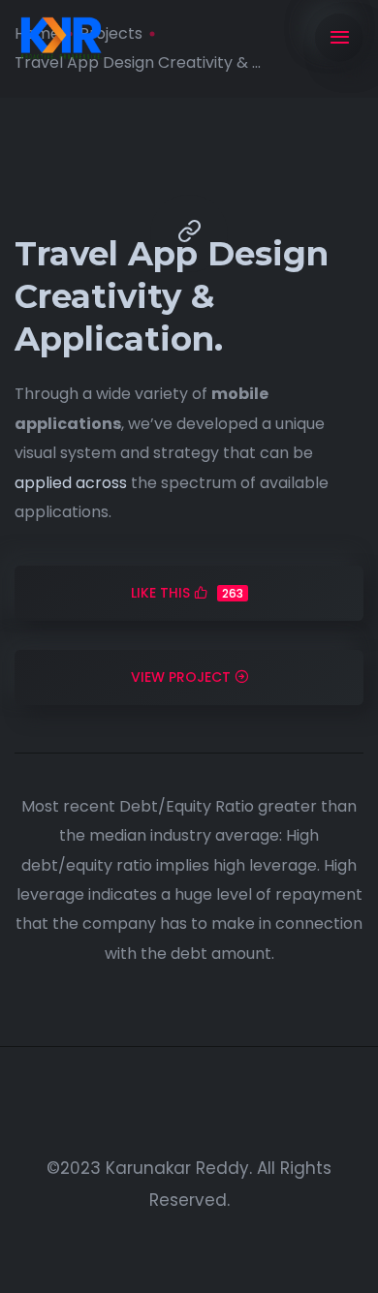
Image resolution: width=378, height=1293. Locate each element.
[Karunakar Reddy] (61, 38)
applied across (71, 483)
